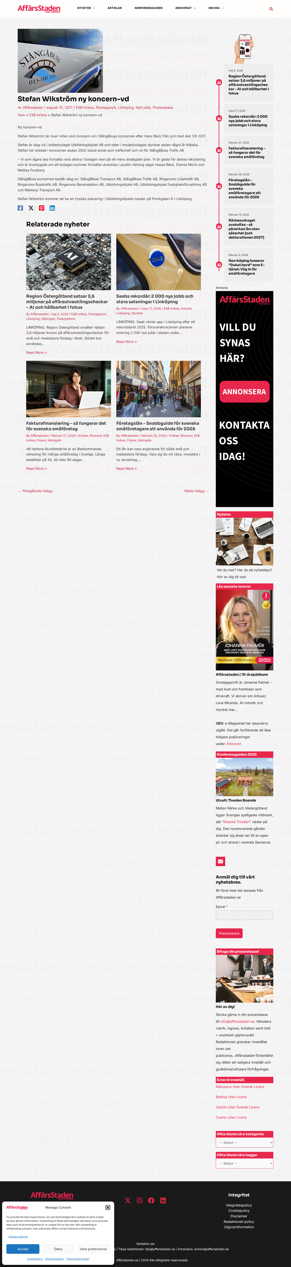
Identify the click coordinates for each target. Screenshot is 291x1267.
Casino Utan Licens (231, 1117)
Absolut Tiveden (236, 822)
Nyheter (137, 313)
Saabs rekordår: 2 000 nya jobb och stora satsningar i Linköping (154, 299)
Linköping (126, 107)
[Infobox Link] (244, 550)
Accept (22, 1249)
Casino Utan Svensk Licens (237, 1107)
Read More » (36, 352)
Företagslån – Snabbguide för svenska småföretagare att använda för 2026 (157, 426)
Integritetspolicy (54, 1258)
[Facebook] (20, 208)
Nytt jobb (143, 107)
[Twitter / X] (31, 208)
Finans (41, 440)
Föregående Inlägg (35, 491)
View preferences (93, 1249)
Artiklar (83, 435)
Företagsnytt (106, 107)
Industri (186, 308)
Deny (58, 1249)
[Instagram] (139, 1200)
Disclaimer (238, 1216)
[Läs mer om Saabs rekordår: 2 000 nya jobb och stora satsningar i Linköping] (158, 261)
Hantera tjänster (18, 1236)
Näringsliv (48, 318)
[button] (108, 1207)
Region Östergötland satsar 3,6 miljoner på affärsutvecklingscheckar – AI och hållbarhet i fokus (67, 302)
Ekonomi (96, 435)
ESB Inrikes (85, 107)
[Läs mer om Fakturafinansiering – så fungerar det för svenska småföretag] (68, 389)
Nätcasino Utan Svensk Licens (240, 1086)
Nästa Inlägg (196, 491)
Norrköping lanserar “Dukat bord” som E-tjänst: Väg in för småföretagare (247, 267)
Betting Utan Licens (231, 1097)
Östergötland (66, 318)
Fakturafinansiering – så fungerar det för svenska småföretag (66, 426)
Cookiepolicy (35, 1258)
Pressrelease (163, 107)
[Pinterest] (41, 208)
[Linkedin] (52, 208)
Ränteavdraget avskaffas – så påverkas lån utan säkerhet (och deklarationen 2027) (246, 229)
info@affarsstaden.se (237, 1021)
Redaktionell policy (239, 1221)
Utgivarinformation (77, 1258)
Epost (222, 907)
